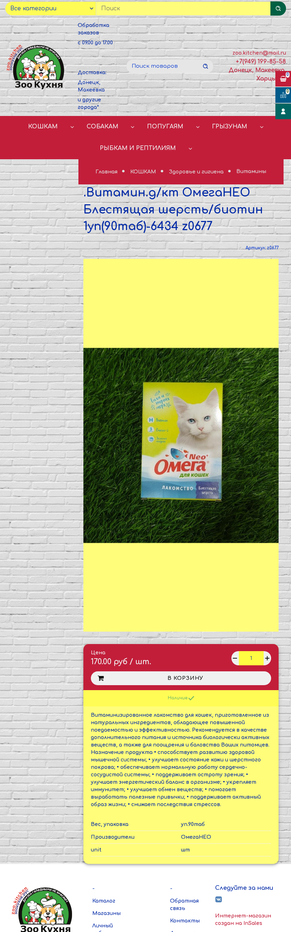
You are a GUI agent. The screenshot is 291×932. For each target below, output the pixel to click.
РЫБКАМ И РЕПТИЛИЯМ (138, 148)
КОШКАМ (42, 126)
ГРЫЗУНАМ (229, 126)
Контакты (185, 920)
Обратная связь (184, 904)
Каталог (103, 901)
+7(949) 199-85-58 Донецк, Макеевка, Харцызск (257, 70)
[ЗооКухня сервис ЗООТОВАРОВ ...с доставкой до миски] (36, 66)
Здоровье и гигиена (197, 171)
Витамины (251, 171)
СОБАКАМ (102, 126)
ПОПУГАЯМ (165, 126)
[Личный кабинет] (283, 111)
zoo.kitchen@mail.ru (259, 53)
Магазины (106, 913)
